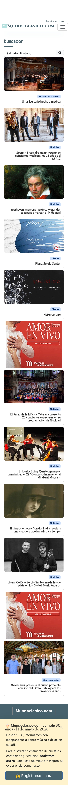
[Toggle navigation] (62, 27)
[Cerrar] (61, 727)
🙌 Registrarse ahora (33, 775)
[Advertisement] (34, 9)
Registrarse (51, 21)
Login (62, 21)
